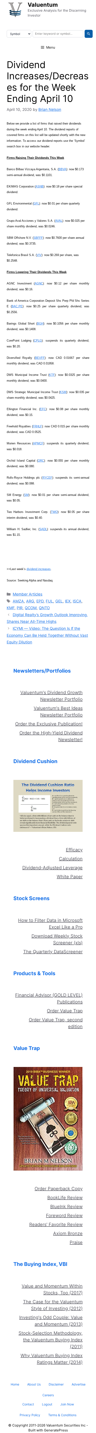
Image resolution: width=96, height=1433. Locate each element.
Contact (28, 1404)
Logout (47, 1404)
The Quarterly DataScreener (53, 951)
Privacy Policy (30, 1415)
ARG (30, 601)
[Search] (89, 34)
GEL (59, 601)
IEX (68, 601)
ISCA (77, 601)
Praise (76, 1242)
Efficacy (74, 849)
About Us (34, 1384)
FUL (49, 601)
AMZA (18, 601)
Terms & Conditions (62, 1415)
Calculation (71, 858)
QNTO (44, 608)
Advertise (79, 1384)
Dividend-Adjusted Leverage (52, 867)
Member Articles (27, 594)
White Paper (70, 876)
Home (15, 1384)
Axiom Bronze (68, 1233)
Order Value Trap (65, 1010)
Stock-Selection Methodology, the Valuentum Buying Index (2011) (51, 1339)
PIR (20, 608)
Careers (48, 1395)
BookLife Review (65, 1197)
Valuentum (43, 4)
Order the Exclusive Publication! (49, 724)
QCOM (31, 608)
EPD (40, 601)
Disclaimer (56, 1384)
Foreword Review (64, 1215)
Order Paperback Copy (59, 1188)
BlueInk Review (66, 1206)
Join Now (67, 1404)
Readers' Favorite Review (56, 1224)
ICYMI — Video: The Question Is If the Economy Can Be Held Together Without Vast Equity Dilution (47, 635)
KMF (11, 608)
